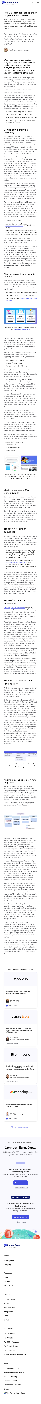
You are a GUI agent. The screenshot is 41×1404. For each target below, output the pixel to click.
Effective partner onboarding (14, 608)
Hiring (6, 1269)
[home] (10, 2)
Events (6, 1389)
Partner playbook (10, 1381)
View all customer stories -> (20, 1127)
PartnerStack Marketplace (15, 562)
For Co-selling (9, 1350)
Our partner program (12, 1368)
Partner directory (10, 1376)
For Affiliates (9, 1338)
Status (6, 1320)
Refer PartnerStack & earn (14, 1372)
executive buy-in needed (14, 226)
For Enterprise (9, 1334)
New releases (9, 1307)
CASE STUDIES (8, 9)
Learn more (21, 1222)
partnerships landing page (22, 329)
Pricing (6, 1303)
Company (7, 1265)
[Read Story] (20, 990)
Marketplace (9, 1261)
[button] (38, 2)
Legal (6, 1277)
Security (7, 1281)
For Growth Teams (11, 1346)
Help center (8, 1285)
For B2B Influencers (11, 1342)
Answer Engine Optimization (15, 1354)
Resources (8, 1273)
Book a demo (9, 1299)
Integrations (8, 1312)
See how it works (21, 1188)
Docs (6, 1316)
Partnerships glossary (12, 1385)
